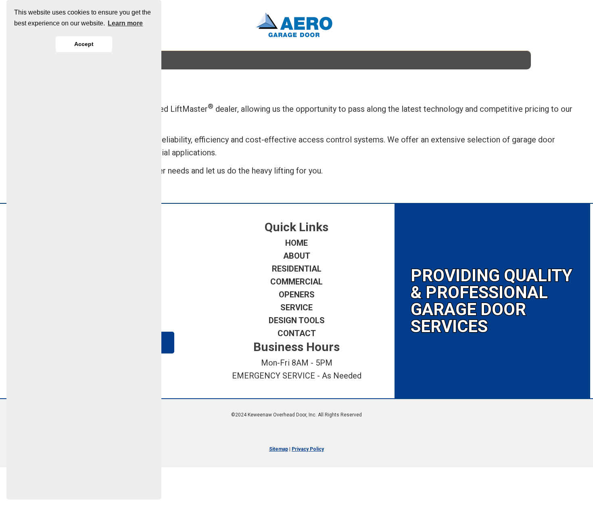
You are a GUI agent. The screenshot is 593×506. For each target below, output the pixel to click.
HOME (296, 243)
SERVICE (296, 307)
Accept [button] (84, 44)
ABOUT (296, 256)
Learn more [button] (125, 23)
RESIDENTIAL (297, 269)
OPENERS (297, 294)
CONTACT (297, 333)
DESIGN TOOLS (297, 320)
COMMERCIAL (296, 281)
